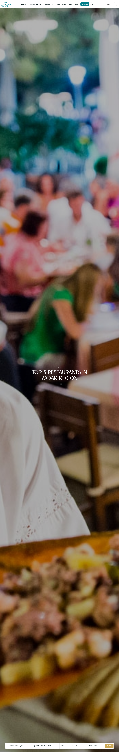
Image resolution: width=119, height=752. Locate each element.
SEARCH (109, 746)
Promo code (93, 746)
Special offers (49, 4)
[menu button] (115, 4)
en (109, 4)
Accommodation (35, 4)
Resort (23, 4)
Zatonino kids (61, 4)
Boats (70, 4)
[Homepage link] (5, 4)
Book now (85, 4)
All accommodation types (15, 746)
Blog (76, 4)
